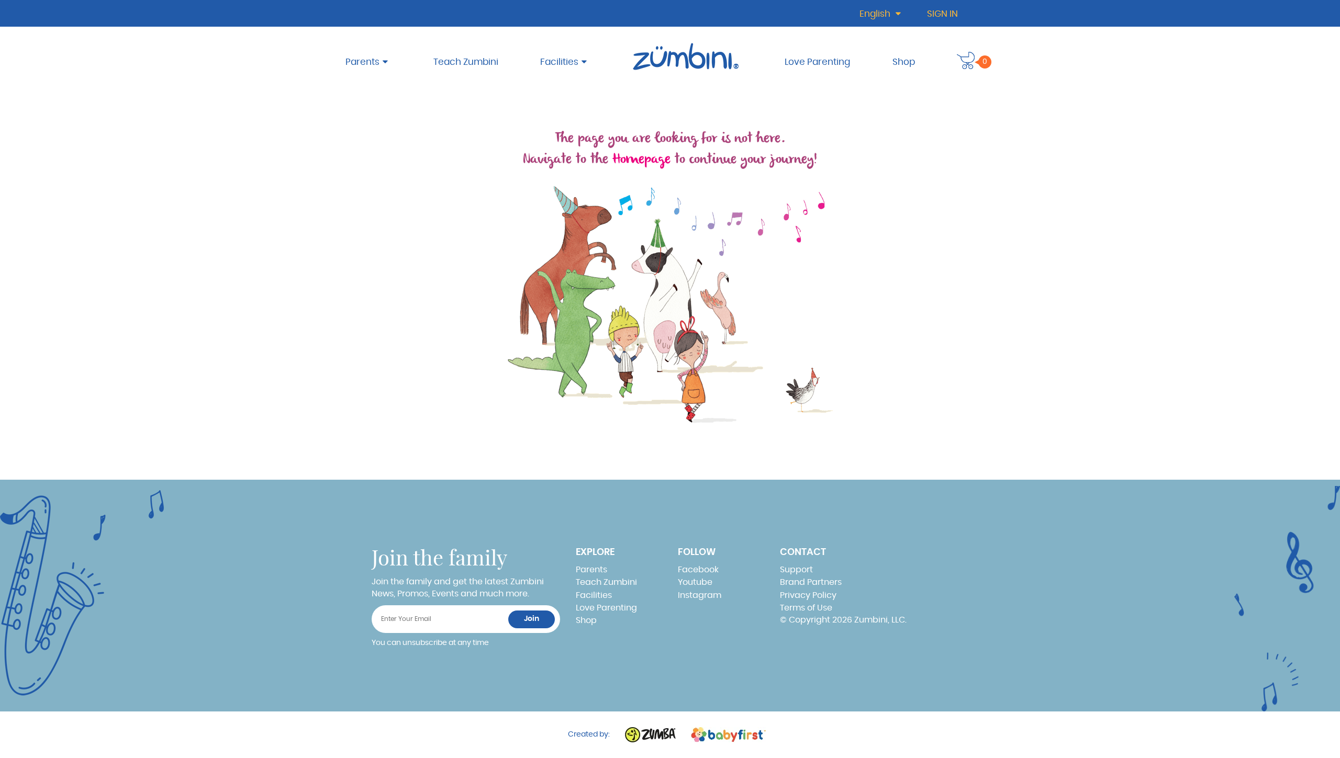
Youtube (695, 582)
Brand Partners (811, 582)
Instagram (699, 595)
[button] (966, 60)
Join (531, 619)
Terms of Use (806, 608)
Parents (362, 62)
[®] (687, 56)
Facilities (559, 62)
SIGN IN (942, 13)
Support (796, 569)
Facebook (698, 569)
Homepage (641, 159)
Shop (903, 62)
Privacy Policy (808, 595)
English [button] (875, 13)
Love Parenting (817, 62)
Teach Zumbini (465, 62)
